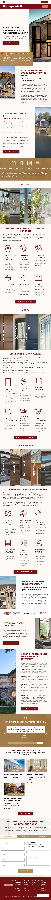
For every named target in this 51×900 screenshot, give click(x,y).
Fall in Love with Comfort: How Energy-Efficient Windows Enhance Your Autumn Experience (13, 801)
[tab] (8, 836)
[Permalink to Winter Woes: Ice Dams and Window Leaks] (15, 765)
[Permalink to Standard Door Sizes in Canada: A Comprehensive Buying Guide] (37, 765)
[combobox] (32, 2)
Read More (7, 780)
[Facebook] (5, 885)
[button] (45, 6)
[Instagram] (8, 885)
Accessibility (26, 896)
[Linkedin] (11, 885)
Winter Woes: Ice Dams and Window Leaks (13, 776)
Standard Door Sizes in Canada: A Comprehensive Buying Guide (36, 777)
